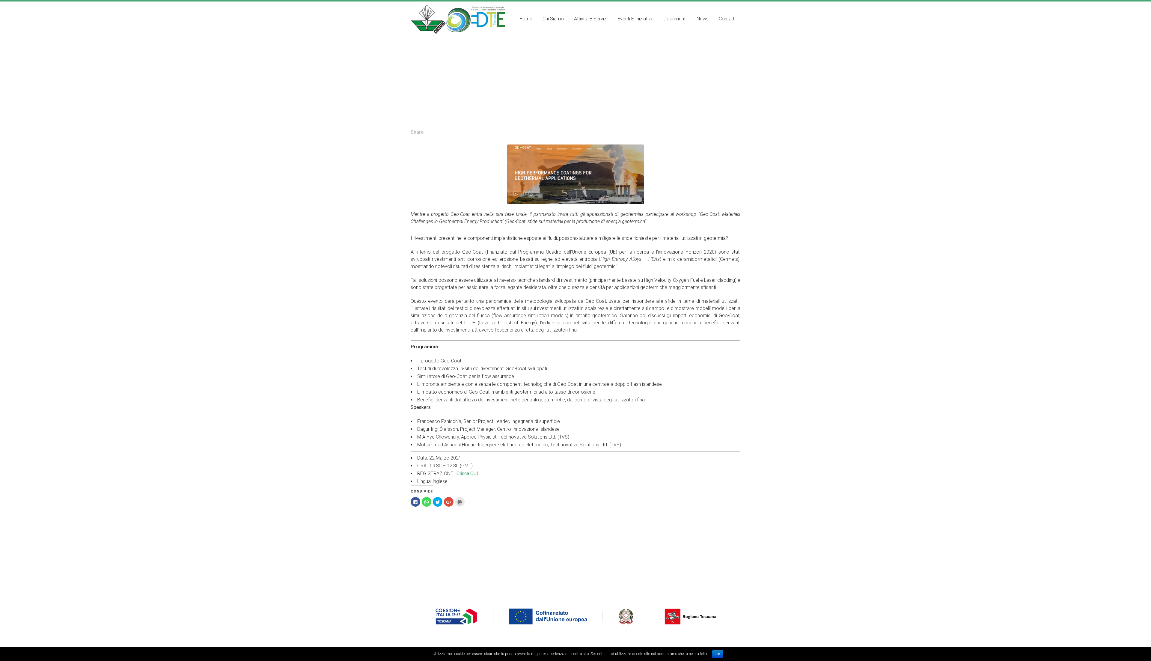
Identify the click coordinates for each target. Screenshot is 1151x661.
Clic (459, 473)
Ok (717, 654)
